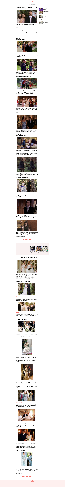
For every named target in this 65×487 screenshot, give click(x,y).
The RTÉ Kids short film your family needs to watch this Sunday (32, 252)
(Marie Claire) (18, 312)
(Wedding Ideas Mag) (19, 402)
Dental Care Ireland (33, 4)
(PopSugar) (17, 332)
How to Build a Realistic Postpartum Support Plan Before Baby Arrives (46, 16)
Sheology (34, 485)
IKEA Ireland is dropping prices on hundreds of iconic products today (46, 22)
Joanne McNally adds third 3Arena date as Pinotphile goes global (46, 9)
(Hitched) (17, 296)
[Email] (30, 239)
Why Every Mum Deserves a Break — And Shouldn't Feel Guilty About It (46, 12)
